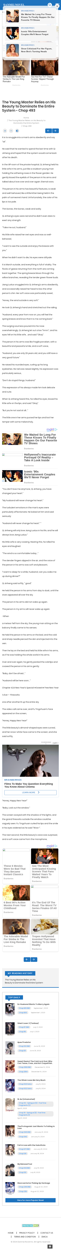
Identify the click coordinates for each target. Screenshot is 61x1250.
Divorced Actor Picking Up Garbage (33, 1183)
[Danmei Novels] (13, 4)
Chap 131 (22, 1050)
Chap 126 (22, 1153)
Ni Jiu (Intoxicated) (26, 1099)
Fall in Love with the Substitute (31, 1145)
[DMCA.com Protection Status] (30, 1225)
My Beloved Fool (24, 1164)
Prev (48, 131)
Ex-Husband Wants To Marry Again (33, 1004)
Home (26, 117)
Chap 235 (23, 1191)
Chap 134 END (24, 1168)
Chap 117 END (24, 1027)
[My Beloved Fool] (10, 1169)
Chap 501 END (24, 1008)
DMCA (45, 1236)
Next (55, 131)
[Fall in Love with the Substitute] (10, 1150)
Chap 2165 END (25, 1067)
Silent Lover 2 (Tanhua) (28, 1023)
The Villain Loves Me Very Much (31, 1080)
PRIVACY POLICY (27, 1232)
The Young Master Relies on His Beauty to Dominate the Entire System (27, 121)
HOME (10, 1232)
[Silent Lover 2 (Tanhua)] (10, 1028)
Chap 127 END (24, 1149)
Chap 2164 (23, 1071)
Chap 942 (23, 1137)
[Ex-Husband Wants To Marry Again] (10, 1009)
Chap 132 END (24, 1046)
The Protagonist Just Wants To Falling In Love (36, 1127)
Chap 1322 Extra (25, 1088)
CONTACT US (46, 1232)
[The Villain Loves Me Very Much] (10, 1085)
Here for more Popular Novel (30, 1200)
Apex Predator (24, 1042)
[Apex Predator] (10, 1047)
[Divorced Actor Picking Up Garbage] (10, 1188)
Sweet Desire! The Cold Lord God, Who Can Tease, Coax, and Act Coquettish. (34, 1062)
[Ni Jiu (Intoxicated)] (10, 1104)
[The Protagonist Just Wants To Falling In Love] (10, 1131)
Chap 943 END (24, 1132)
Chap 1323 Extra (25, 1084)
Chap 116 (22, 1031)
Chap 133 (22, 1172)
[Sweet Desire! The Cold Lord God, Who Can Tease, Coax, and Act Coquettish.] (10, 1066)
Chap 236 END (24, 1187)
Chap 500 (23, 1012)
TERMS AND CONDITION (25, 1236)
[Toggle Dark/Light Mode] (17, 131)
